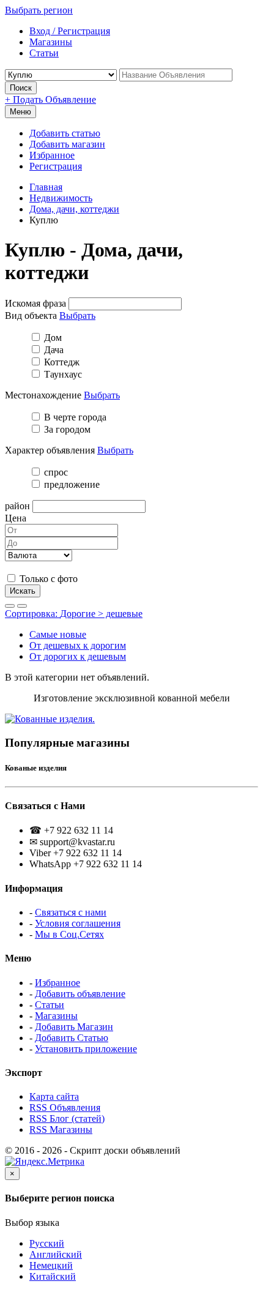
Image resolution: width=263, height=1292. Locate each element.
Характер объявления (50, 450)
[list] (10, 606)
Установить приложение (86, 1049)
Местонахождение (43, 395)
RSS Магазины (60, 1129)
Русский (46, 1243)
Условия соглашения (77, 923)
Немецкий (51, 1265)
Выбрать (77, 315)
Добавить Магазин (74, 1026)
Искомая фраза (35, 303)
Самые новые (57, 634)
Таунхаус (62, 374)
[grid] (22, 606)
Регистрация (55, 166)
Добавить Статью (71, 1037)
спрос (55, 472)
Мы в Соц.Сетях (69, 934)
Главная (45, 187)
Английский (55, 1254)
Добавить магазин (67, 144)
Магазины (56, 1015)
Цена (15, 518)
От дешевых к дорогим (77, 645)
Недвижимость (60, 198)
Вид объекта (31, 315)
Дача (53, 350)
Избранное (52, 155)
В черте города (74, 417)
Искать (22, 591)
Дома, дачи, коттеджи (74, 209)
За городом (66, 429)
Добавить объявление (80, 993)
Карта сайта (54, 1096)
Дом (52, 337)
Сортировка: (74, 613)
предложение (71, 484)
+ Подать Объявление (50, 99)
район (17, 506)
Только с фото (47, 578)
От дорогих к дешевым (77, 656)
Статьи (49, 1004)
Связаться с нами (70, 912)
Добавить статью (64, 133)
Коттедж (61, 362)
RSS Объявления (64, 1107)
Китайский (52, 1276)
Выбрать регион (39, 10)
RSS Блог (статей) (67, 1118)
